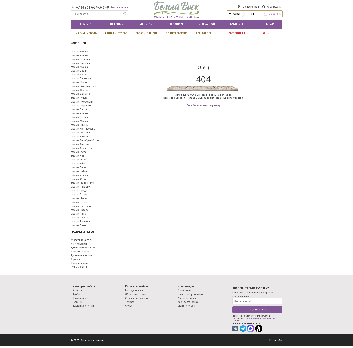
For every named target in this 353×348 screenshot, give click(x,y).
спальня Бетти (78, 167)
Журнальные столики (137, 298)
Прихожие (176, 24)
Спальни (86, 24)
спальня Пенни (79, 202)
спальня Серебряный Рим (85, 140)
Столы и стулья (116, 33)
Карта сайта (275, 340)
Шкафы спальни (79, 263)
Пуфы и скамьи (79, 266)
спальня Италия (79, 175)
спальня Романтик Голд (83, 86)
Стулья (128, 305)
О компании (184, 290)
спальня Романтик (80, 132)
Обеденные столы (135, 294)
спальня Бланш (79, 225)
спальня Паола (79, 109)
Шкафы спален (81, 298)
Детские (146, 24)
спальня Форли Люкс (82, 105)
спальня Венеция (80, 59)
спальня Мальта (79, 121)
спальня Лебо (78, 155)
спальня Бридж (79, 190)
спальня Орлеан (80, 90)
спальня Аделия (79, 55)
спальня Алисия (79, 136)
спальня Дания (79, 198)
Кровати (77, 290)
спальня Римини (79, 124)
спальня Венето (79, 217)
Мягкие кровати (79, 243)
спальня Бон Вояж (81, 206)
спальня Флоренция (82, 101)
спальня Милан (79, 82)
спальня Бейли (79, 171)
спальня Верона (79, 117)
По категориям (176, 33)
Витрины (77, 301)
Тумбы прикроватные (83, 247)
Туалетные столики (81, 255)
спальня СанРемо (80, 94)
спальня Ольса (79, 179)
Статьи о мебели (187, 305)
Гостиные (116, 24)
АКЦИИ (267, 33)
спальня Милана (79, 66)
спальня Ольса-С (80, 159)
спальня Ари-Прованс (83, 128)
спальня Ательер (80, 113)
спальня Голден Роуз (82, 182)
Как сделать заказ (188, 301)
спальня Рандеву (80, 186)
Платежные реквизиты (190, 294)
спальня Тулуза (79, 97)
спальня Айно (78, 163)
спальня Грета (78, 151)
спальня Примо (79, 194)
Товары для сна (146, 33)
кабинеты (237, 24)
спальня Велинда (80, 221)
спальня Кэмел (79, 74)
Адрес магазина (187, 298)
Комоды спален (134, 290)
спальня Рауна (79, 213)
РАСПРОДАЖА (237, 33)
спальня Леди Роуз (81, 148)
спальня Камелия (80, 63)
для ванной (207, 24)
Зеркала (75, 259)
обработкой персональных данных (253, 319)
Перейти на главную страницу (203, 105)
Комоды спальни (80, 251)
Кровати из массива (82, 239)
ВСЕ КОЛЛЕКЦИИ (206, 33)
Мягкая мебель (86, 33)
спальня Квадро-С (81, 209)
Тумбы (76, 294)
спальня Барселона (81, 78)
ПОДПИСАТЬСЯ (257, 309)
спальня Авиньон (80, 51)
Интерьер (267, 24)
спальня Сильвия (80, 144)
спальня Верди (79, 70)
